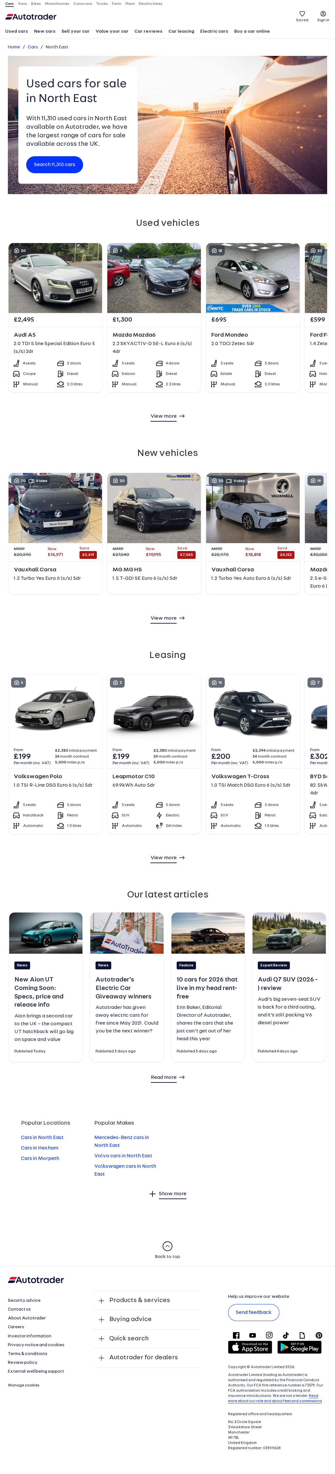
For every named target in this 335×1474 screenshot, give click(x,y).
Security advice (24, 1300)
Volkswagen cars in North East (125, 1170)
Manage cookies (24, 1385)
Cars (33, 47)
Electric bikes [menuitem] (151, 4)
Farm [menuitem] (116, 4)
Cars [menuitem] (9, 4)
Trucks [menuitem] (102, 4)
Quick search (129, 1338)
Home (14, 47)
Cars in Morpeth (40, 1158)
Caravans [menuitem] (82, 4)
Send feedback (254, 1312)
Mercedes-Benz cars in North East (121, 1141)
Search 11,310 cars (54, 164)
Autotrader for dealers (143, 1357)
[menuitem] (17, 32)
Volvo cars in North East (123, 1156)
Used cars (16, 31)
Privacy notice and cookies (36, 1345)
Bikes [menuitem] (36, 4)
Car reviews (148, 31)
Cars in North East (42, 1137)
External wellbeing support (36, 1371)
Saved (302, 20)
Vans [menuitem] (22, 4)
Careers (16, 1327)
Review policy (23, 1363)
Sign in (323, 20)
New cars (45, 31)
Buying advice (130, 1319)
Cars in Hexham (39, 1148)
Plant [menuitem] (130, 4)
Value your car (112, 31)
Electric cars (214, 31)
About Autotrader (27, 1318)
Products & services (139, 1300)
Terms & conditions (27, 1354)
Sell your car (76, 31)
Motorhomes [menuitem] (57, 4)
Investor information (29, 1336)
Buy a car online (252, 31)
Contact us (19, 1309)
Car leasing (181, 31)
